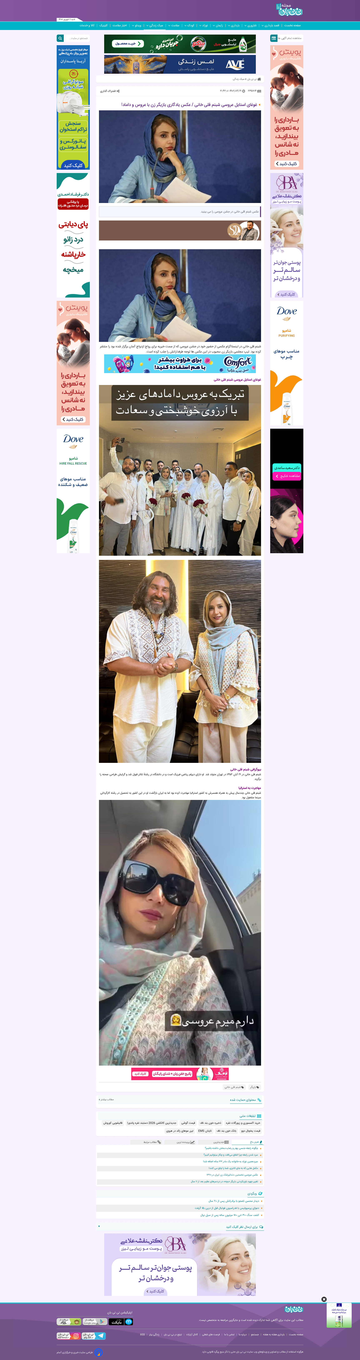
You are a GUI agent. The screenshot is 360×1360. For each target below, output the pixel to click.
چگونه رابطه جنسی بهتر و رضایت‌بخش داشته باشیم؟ (231, 1148)
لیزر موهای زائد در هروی (179, 1131)
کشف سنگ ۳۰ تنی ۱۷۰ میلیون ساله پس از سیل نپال (229, 1215)
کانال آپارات (192, 1335)
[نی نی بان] (289, 9)
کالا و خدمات (87, 25)
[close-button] (324, 1299)
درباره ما (243, 1335)
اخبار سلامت (120, 25)
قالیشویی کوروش (112, 1123)
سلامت (175, 25)
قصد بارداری (272, 25)
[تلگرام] (93, 1339)
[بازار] (69, 1321)
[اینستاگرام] (69, 1339)
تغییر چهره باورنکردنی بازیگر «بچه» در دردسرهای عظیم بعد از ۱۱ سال (224, 1182)
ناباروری (252, 25)
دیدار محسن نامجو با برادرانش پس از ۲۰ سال (234, 1201)
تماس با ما (229, 1335)
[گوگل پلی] (94, 1321)
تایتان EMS (205, 1131)
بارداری (235, 25)
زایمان (219, 25)
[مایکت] (121, 1321)
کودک (191, 25)
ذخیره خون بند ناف (210, 1123)
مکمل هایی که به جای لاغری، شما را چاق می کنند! (233, 1168)
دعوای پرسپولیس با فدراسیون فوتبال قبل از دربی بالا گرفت (227, 1208)
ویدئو (138, 25)
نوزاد (205, 25)
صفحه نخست (292, 25)
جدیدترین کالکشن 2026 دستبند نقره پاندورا (151, 1123)
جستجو (255, 1335)
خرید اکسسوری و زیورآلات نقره (243, 1123)
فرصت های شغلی (211, 1335)
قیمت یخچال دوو (250, 1131)
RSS (142, 1335)
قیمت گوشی (188, 1123)
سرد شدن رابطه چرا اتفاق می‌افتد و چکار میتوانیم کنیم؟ (231, 1155)
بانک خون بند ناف (226, 1131)
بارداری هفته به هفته (274, 1335)
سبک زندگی (156, 25)
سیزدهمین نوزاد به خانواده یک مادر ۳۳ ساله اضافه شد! (230, 1162)
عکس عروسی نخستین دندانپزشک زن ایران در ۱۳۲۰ (232, 1175)
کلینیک (104, 25)
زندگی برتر (154, 1335)
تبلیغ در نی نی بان (173, 1335)
